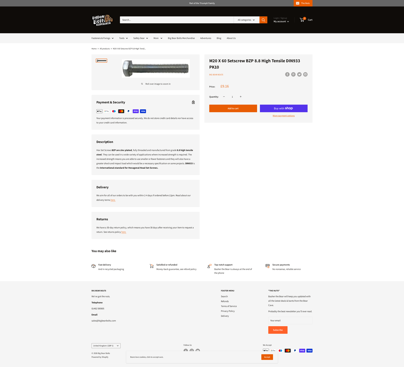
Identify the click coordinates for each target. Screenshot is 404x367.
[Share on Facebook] (287, 74)
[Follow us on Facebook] (186, 351)
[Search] (263, 19)
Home (94, 48)
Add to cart (233, 108)
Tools (121, 38)
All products (105, 48)
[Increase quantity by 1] (240, 96)
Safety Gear (139, 38)
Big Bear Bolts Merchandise (181, 38)
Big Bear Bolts (216, 74)
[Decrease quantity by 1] (224, 96)
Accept (267, 357)
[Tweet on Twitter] (299, 74)
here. (113, 199)
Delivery (225, 315)
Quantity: (214, 96)
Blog (219, 38)
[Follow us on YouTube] (198, 351)
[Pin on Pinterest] (293, 74)
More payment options (284, 115)
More (156, 38)
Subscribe (278, 329)
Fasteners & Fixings (101, 38)
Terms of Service (229, 306)
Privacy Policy (228, 310)
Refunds (225, 301)
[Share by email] (305, 74)
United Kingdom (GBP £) (103, 345)
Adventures (205, 38)
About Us (231, 38)
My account (280, 21)
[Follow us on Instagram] (192, 351)
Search (224, 296)
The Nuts (305, 3)
